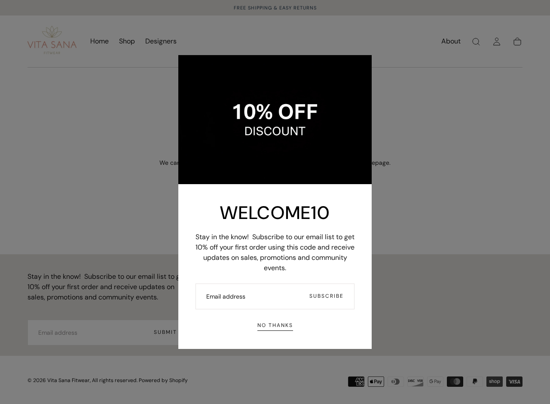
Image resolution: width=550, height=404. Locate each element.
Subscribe (326, 296)
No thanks (275, 325)
